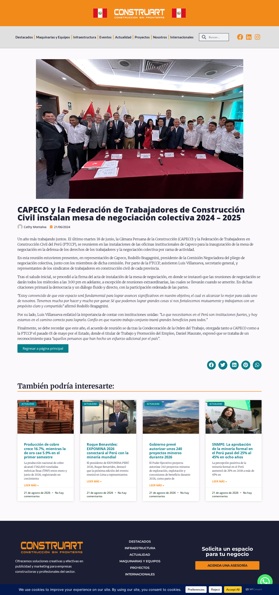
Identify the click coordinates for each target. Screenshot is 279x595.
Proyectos (142, 37)
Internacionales (182, 37)
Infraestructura (84, 37)
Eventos (105, 37)
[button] (211, 365)
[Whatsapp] (265, 582)
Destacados (24, 37)
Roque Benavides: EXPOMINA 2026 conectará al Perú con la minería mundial (108, 450)
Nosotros (160, 37)
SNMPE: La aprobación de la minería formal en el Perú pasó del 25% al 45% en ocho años (232, 450)
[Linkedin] (249, 37)
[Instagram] (258, 37)
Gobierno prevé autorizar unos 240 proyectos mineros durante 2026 (165, 450)
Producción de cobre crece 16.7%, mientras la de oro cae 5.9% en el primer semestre (45, 450)
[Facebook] (240, 37)
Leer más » (31, 485)
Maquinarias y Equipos (53, 37)
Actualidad (123, 37)
